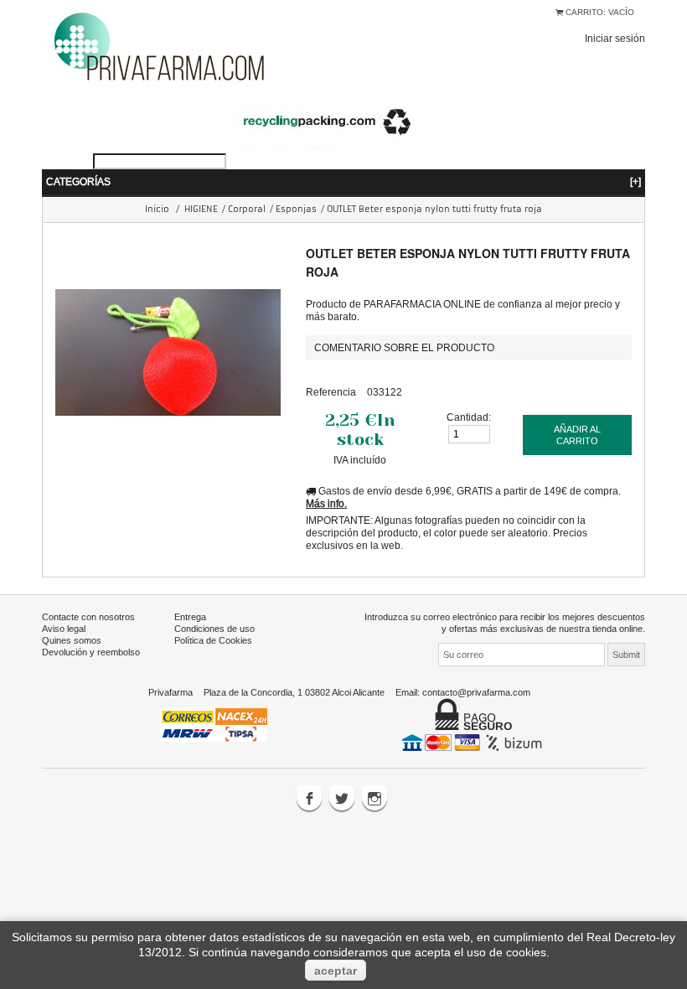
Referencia (331, 392)
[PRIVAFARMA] (159, 45)
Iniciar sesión (615, 38)
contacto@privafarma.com (476, 692)
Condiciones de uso (214, 628)
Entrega (190, 617)
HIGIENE (201, 209)
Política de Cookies (213, 640)
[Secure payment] (473, 742)
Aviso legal (63, 628)
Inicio (157, 209)
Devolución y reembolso (91, 652)
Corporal (247, 209)
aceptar (335, 970)
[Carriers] (213, 723)
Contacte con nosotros (88, 617)
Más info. (326, 503)
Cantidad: (469, 417)
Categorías (343, 181)
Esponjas (296, 209)
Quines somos (71, 640)
